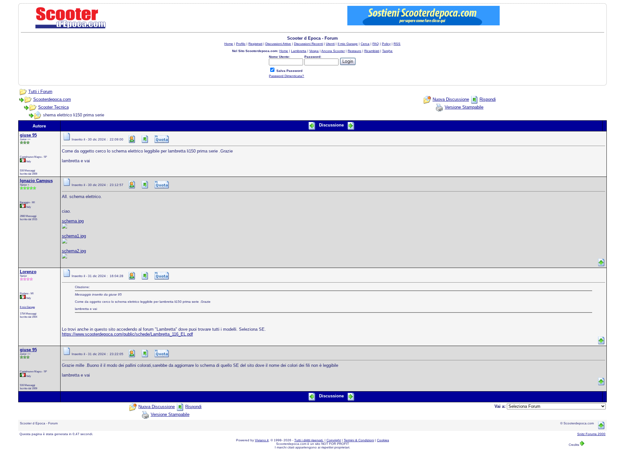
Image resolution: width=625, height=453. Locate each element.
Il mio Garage (27, 307)
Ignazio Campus (36, 180)
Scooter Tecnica (53, 107)
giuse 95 (28, 135)
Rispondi (487, 99)
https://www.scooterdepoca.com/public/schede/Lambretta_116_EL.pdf (127, 334)
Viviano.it (262, 440)
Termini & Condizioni (359, 440)
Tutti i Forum (40, 91)
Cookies (383, 440)
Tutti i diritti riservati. (309, 440)
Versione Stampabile (464, 107)
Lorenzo (28, 271)
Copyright (333, 440)
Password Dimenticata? (286, 76)
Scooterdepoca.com (52, 99)
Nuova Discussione (451, 99)
